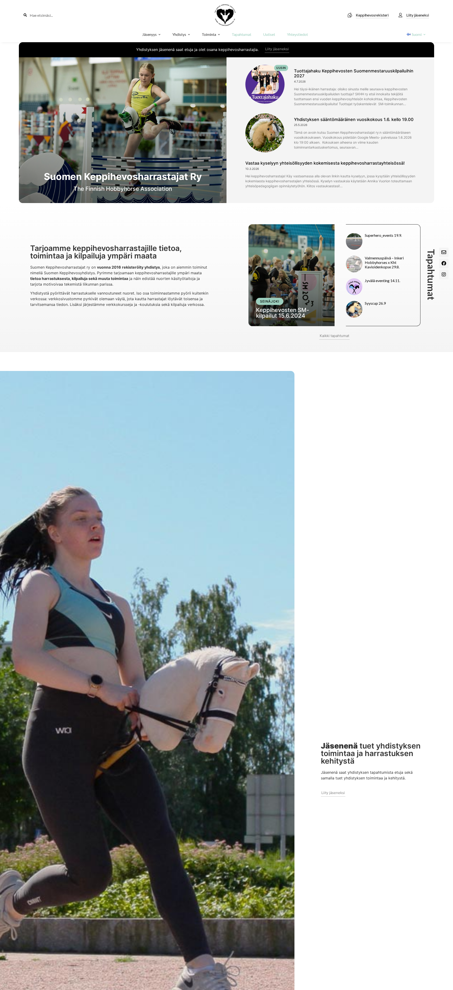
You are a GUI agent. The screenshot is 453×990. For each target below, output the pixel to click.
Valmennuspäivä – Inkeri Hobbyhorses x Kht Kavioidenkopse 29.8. (384, 262)
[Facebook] (444, 263)
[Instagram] (444, 274)
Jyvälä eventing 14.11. (382, 280)
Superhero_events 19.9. (383, 235)
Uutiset (269, 34)
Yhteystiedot (297, 34)
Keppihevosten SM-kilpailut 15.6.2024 (282, 313)
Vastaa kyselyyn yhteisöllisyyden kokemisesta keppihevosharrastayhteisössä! (325, 163)
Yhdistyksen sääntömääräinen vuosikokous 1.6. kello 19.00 (354, 119)
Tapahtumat (241, 34)
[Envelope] (444, 252)
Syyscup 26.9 (375, 303)
